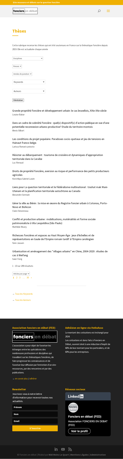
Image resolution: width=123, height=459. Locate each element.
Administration (98, 454)
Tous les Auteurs (23, 300)
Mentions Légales (79, 454)
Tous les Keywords (24, 293)
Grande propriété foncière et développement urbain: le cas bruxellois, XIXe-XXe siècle (59, 110)
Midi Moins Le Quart (59, 454)
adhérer (33, 378)
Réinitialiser (18, 100)
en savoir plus (21, 378)
